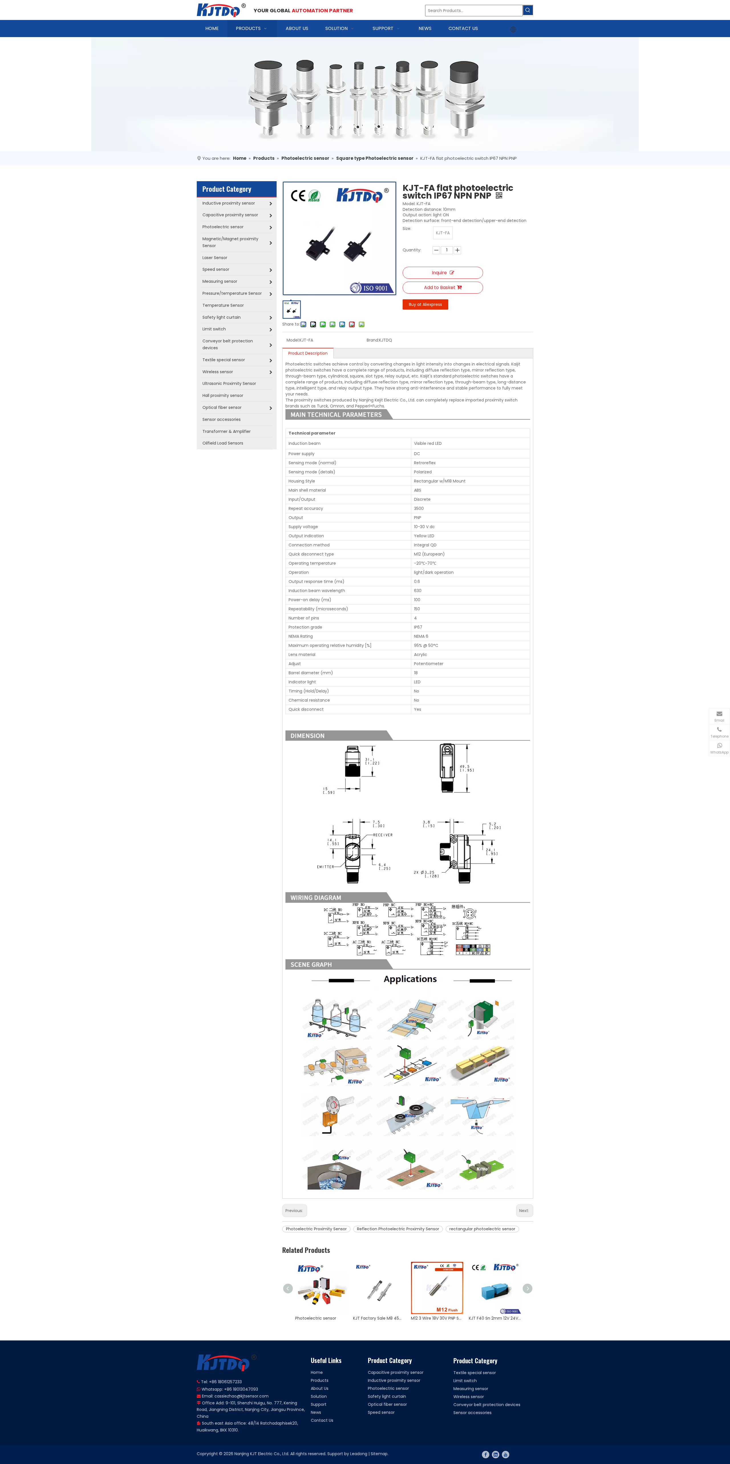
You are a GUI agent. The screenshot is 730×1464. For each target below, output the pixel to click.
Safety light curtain (387, 1396)
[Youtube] (505, 1454)
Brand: (373, 340)
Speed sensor (381, 1412)
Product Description (308, 353)
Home (317, 1372)
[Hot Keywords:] (528, 10)
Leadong (358, 1454)
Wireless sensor (468, 1397)
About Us (319, 1388)
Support (319, 1404)
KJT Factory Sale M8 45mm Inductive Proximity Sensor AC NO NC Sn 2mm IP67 (379, 1318)
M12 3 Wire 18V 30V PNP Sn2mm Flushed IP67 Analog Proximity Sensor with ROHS (437, 1318)
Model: (293, 340)
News (316, 1412)
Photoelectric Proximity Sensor (316, 1229)
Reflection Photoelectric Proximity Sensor (398, 1229)
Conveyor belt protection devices (486, 1405)
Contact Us (322, 1420)
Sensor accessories (472, 1412)
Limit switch (465, 1381)
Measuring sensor (470, 1389)
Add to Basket (439, 287)
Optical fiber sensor (387, 1404)
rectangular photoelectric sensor (482, 1229)
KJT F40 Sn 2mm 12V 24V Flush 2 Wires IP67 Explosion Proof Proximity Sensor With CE (495, 1318)
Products (319, 1380)
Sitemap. (379, 1454)
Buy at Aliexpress (425, 304)
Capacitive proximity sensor (395, 1372)
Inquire (439, 272)
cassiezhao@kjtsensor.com (241, 1396)
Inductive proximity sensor (394, 1380)
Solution (319, 1396)
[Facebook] (485, 1454)
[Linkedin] (495, 1454)
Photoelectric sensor (315, 1318)
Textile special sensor (474, 1373)
